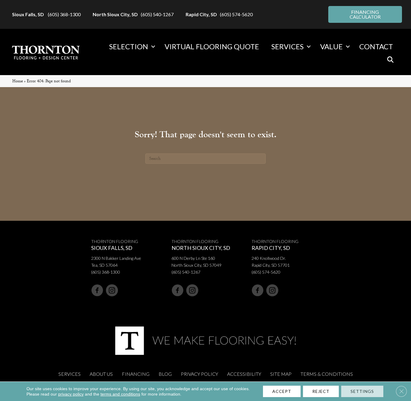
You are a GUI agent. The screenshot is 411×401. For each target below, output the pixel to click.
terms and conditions (120, 394)
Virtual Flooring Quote (212, 46)
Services (287, 46)
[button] (153, 46)
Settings (362, 391)
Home (17, 81)
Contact (376, 46)
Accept (281, 391)
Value (331, 46)
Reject (320, 391)
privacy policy (71, 394)
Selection (128, 46)
